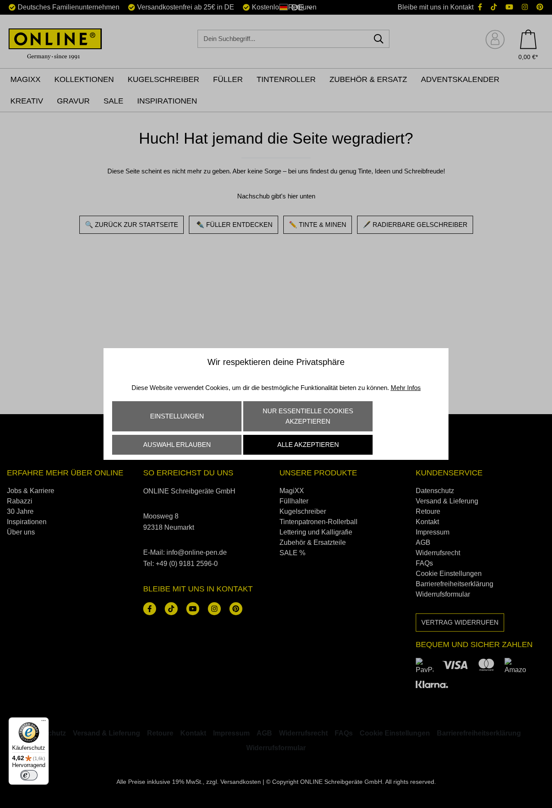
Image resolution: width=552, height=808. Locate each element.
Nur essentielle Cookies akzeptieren (308, 416)
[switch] (29, 775)
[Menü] (43, 722)
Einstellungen (177, 416)
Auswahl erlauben (177, 444)
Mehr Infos (406, 387)
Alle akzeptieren (308, 444)
